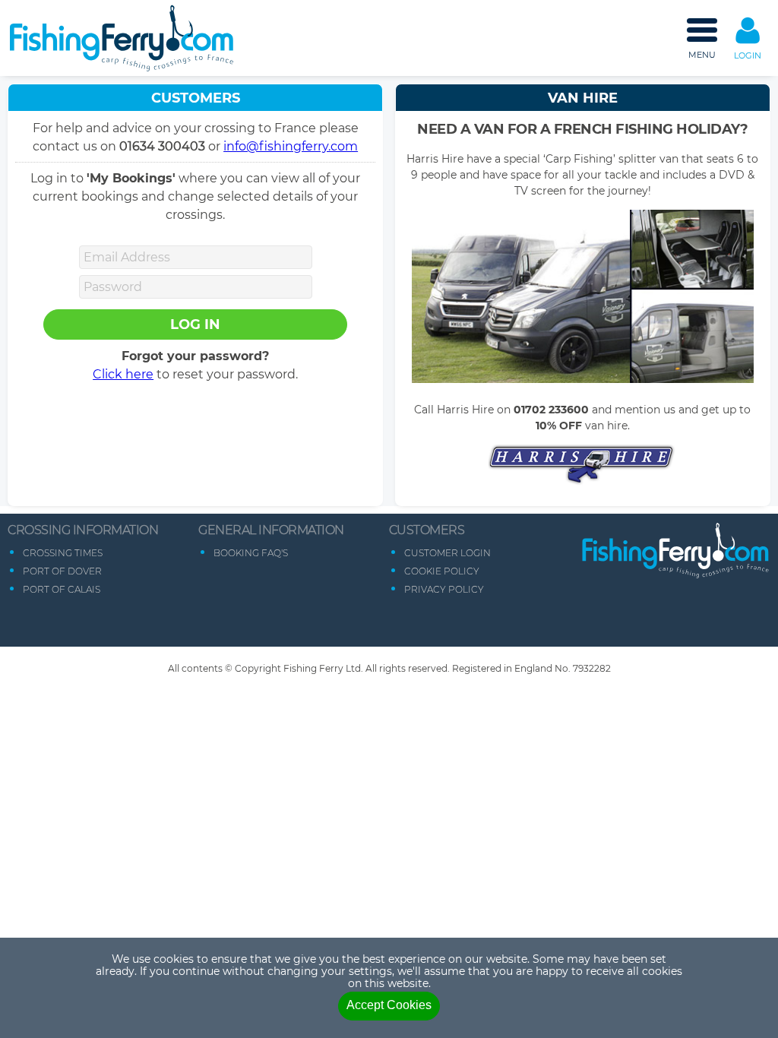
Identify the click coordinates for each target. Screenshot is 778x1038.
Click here (123, 374)
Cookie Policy (441, 571)
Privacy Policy (444, 589)
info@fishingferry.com (290, 146)
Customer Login (447, 553)
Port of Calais (61, 589)
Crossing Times (63, 553)
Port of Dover (62, 571)
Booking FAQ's (250, 553)
